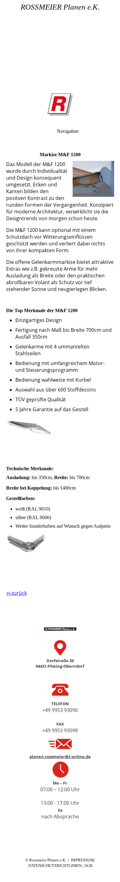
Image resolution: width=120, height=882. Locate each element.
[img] (60, 43)
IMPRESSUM (82, 860)
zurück (16, 593)
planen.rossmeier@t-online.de (60, 756)
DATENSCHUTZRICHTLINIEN (55, 865)
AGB (88, 865)
